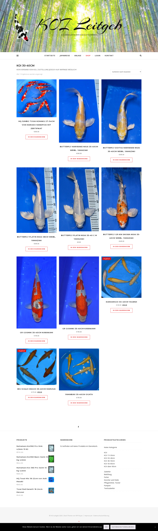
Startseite (49, 55)
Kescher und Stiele (111, 480)
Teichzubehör (109, 488)
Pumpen (107, 485)
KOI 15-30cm (109, 455)
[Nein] (155, 527)
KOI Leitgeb (79, 24)
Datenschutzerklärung (101, 516)
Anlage (77, 55)
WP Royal (79, 516)
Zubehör (107, 471)
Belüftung (108, 474)
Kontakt (109, 55)
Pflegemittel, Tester (112, 483)
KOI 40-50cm (109, 461)
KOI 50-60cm (109, 463)
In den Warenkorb (36, 137)
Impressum (88, 516)
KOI (105, 452)
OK (106, 527)
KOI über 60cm (110, 466)
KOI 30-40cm (109, 458)
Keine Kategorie (110, 447)
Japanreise (65, 55)
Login (97, 55)
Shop (88, 55)
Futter (106, 477)
